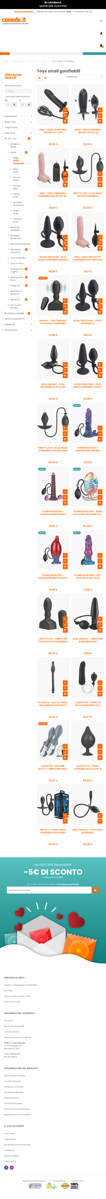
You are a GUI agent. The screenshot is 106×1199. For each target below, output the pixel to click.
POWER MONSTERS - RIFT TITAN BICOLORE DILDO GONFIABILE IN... (87, 576)
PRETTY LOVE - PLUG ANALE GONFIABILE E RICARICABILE (53, 449)
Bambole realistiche (16, 237)
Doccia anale (16, 179)
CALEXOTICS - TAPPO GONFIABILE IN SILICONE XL (88, 767)
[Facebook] (6, 1168)
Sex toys (12, 138)
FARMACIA (10, 324)
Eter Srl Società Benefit (14, 1026)
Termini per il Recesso (14, 1092)
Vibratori (14, 299)
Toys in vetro (17, 263)
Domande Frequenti (13, 1103)
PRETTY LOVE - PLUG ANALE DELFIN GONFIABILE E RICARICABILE (87, 194)
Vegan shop (11, 127)
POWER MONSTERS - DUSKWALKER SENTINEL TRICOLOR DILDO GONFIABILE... (88, 449)
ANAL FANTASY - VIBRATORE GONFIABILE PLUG (88, 640)
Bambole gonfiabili (15, 229)
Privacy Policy (59, 1181)
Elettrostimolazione (18, 243)
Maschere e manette (16, 292)
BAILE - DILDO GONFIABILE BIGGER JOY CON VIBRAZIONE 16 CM (52, 131)
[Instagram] (12, 1168)
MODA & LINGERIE (16, 313)
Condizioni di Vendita (13, 1086)
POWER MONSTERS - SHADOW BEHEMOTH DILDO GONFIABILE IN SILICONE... (53, 576)
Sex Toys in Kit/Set (16, 306)
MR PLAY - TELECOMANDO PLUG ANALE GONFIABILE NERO (53, 322)
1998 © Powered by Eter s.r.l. (34, 1181)
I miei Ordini (9, 1133)
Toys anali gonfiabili (18, 160)
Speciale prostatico (18, 204)
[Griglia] (39, 77)
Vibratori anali (17, 220)
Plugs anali (15, 212)
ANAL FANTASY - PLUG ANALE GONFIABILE (87, 831)
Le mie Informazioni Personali (17, 1144)
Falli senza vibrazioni (15, 251)
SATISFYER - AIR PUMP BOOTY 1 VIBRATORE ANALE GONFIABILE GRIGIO (53, 767)
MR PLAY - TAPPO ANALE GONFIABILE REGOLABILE (53, 831)
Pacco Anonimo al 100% (14, 1075)
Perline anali (16, 195)
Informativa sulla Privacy (68, 884)
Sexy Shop (10, 132)
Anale (13, 152)
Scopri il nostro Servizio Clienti (17, 996)
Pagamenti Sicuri (11, 1098)
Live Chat (8, 990)
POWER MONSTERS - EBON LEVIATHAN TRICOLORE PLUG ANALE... (88, 513)
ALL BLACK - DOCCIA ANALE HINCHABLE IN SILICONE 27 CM (53, 704)
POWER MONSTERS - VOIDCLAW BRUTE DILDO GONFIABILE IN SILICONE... (53, 513)
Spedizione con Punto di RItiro (17, 1114)
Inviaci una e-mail (12, 1001)
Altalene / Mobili (15, 145)
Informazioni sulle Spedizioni (17, 1109)
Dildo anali (15, 170)
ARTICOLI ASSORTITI (14, 318)
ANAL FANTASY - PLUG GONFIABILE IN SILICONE (52, 385)
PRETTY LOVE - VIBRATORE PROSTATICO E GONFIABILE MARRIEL (53, 640)
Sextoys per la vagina (17, 270)
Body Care (10, 121)
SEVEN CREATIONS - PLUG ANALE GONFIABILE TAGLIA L (87, 385)
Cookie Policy (77, 1181)
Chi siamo (8, 1020)
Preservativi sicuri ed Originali (17, 1037)
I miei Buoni (9, 1150)
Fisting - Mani (17, 187)
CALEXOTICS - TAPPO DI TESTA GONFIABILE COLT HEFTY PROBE (88, 704)
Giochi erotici (11, 330)
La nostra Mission (11, 1032)
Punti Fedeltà (10, 1161)
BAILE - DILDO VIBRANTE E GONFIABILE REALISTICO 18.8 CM (53, 194)
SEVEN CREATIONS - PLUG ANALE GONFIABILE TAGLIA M (53, 258)
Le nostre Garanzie (12, 1081)
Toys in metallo (18, 257)
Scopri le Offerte (11, 1155)
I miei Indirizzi (10, 1139)
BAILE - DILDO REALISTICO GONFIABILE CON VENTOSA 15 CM (87, 258)
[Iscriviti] (95, 890)
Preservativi (11, 116)
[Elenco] (45, 77)
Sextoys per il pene (17, 278)
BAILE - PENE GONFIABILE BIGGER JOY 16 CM (88, 131)
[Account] (101, 33)
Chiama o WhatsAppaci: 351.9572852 (20, 985)
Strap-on (15, 285)
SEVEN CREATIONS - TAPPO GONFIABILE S (87, 322)
